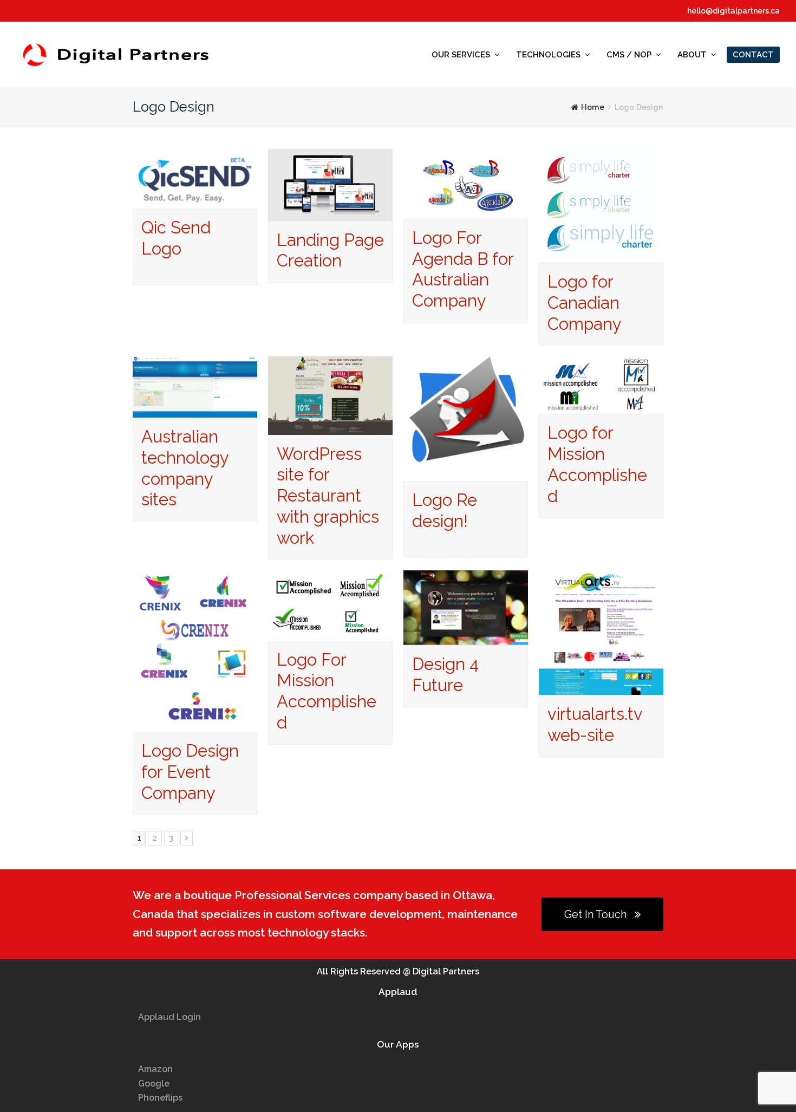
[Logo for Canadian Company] (601, 255)
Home (592, 107)
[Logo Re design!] (465, 474)
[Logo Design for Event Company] (195, 724)
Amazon (155, 1069)
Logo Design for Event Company (190, 772)
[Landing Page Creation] (330, 213)
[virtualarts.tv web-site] (601, 687)
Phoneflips (160, 1098)
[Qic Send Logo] (195, 201)
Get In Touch (595, 914)
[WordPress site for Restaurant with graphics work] (330, 427)
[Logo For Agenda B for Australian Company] (465, 211)
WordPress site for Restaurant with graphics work (328, 496)
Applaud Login (169, 1017)
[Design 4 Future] (465, 638)
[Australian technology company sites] (195, 410)
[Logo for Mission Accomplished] (601, 406)
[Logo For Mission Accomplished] (330, 633)
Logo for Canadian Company (584, 303)
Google (153, 1083)
